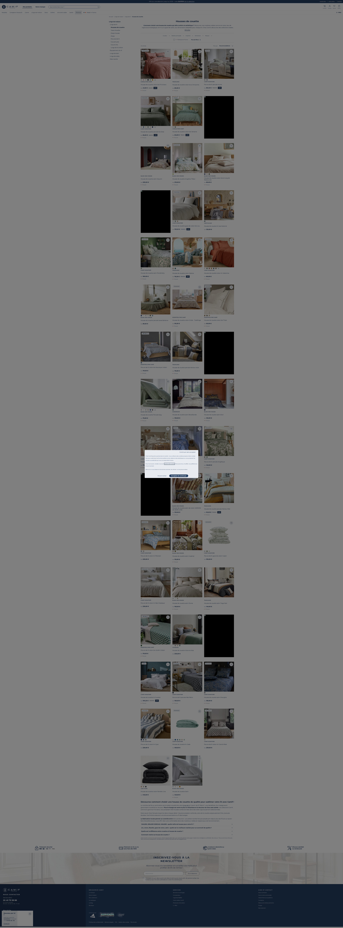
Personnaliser (162, 476)
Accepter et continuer (178, 476)
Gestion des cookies (169, 463)
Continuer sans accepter (187, 452)
